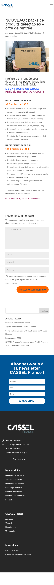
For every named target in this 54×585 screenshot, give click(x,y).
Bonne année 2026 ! (13, 338)
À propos (9, 519)
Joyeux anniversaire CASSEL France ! (21, 327)
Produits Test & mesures (15, 496)
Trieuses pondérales (13, 479)
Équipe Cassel (15, 33)
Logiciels (9, 500)
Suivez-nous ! (20, 459)
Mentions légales (12, 550)
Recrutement (10, 527)
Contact (8, 523)
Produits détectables (13, 492)
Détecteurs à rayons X (14, 475)
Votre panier (10, 531)
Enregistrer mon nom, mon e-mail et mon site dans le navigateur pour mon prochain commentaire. (25, 279)
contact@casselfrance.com (17, 444)
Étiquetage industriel (13, 488)
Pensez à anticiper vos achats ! (18, 323)
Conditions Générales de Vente (18, 554)
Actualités (37, 33)
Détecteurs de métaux (14, 483)
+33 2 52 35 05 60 (13, 440)
